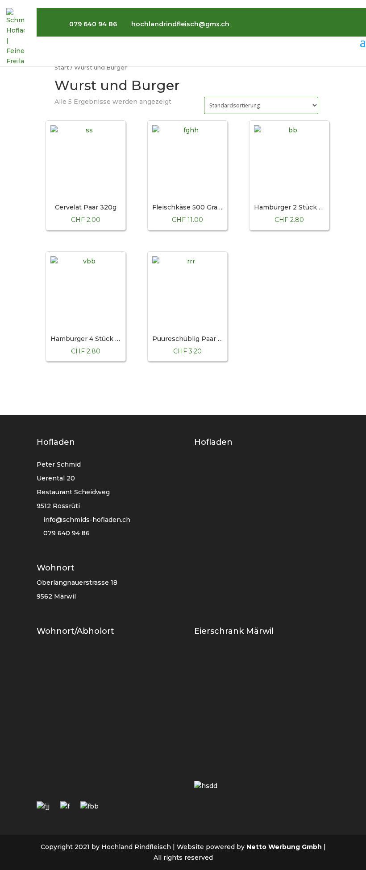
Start (61, 67)
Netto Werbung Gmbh (284, 847)
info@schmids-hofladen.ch (86, 520)
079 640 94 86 (66, 533)
